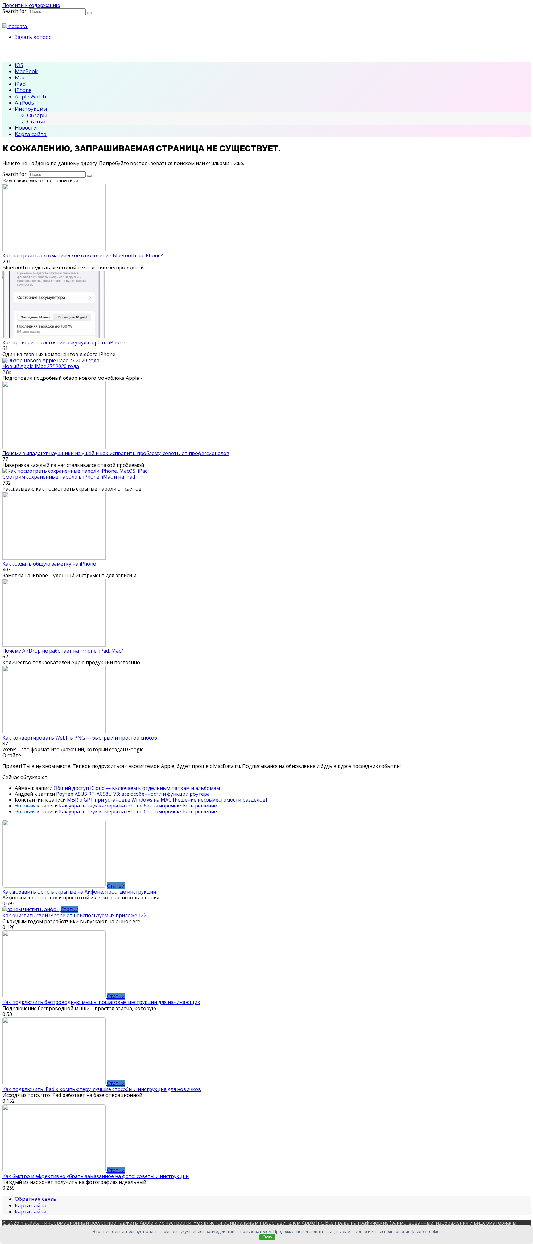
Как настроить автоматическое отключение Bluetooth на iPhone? (82, 255)
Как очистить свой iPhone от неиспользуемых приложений (74, 915)
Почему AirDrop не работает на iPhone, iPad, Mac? (62, 650)
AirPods (24, 102)
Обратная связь (35, 1198)
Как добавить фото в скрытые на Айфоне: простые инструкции (79, 891)
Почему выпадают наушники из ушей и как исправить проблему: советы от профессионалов (115, 453)
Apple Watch (30, 96)
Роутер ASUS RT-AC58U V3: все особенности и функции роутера (133, 793)
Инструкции (31, 108)
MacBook (26, 71)
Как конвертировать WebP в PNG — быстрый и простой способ (79, 737)
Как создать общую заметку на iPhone (49, 563)
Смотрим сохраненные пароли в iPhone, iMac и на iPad (68, 476)
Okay (267, 1237)
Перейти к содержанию (31, 5)
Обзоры (37, 115)
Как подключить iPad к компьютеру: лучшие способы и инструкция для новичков (101, 1089)
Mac (20, 77)
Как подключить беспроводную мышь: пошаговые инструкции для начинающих (101, 1002)
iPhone (23, 89)
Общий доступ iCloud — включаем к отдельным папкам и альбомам (137, 788)
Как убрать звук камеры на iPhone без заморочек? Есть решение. (138, 805)
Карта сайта (31, 134)
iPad (20, 83)
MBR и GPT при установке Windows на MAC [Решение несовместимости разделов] (167, 799)
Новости (26, 127)
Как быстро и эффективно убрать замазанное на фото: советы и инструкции (95, 1176)
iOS (19, 64)
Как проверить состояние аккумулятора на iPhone (63, 342)
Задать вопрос (33, 37)
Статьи (36, 121)
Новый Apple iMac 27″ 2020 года (40, 366)
